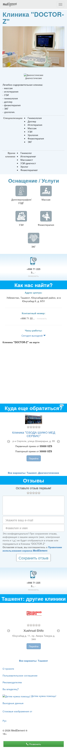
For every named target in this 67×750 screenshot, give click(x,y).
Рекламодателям (12, 682)
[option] (33, 441)
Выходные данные (13, 703)
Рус (5, 720)
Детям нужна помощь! (43, 696)
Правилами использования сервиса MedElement (32, 548)
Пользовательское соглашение (20, 675)
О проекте (8, 668)
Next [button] (58, 441)
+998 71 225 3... (33, 272)
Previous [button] (8, 441)
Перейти (33, 458)
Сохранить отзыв (33, 557)
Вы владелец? (11, 689)
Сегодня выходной (32, 335)
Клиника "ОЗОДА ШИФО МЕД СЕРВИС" (33, 434)
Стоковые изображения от (17, 711)
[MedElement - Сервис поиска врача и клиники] (9, 4)
